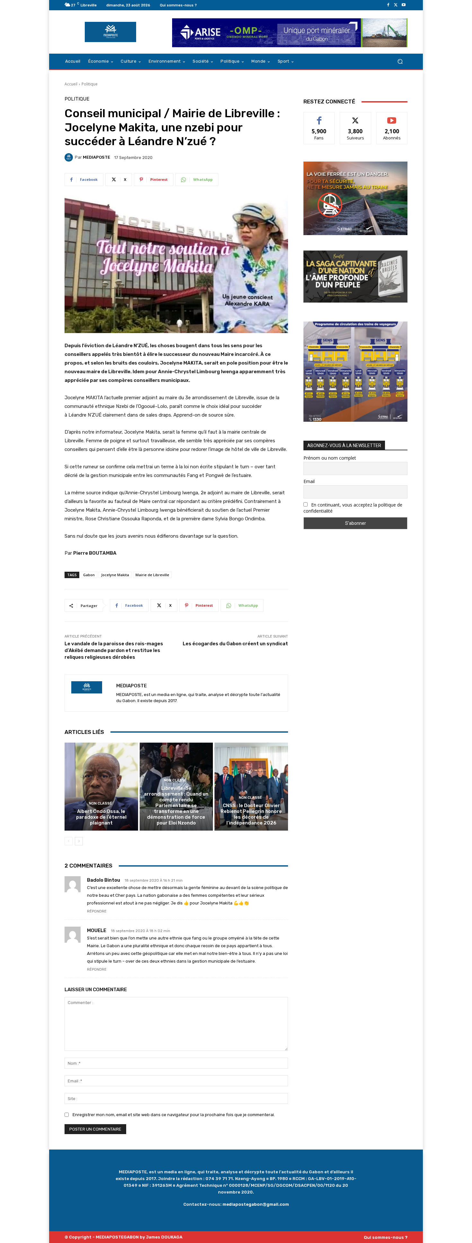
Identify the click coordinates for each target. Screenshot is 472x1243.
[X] (396, 5)
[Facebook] (388, 5)
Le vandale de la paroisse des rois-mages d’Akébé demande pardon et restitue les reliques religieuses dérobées (114, 650)
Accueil (71, 84)
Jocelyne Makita (115, 574)
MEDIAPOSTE (96, 157)
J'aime (319, 117)
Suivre (355, 117)
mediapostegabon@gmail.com (256, 1204)
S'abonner (392, 117)
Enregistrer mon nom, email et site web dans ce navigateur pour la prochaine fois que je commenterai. (174, 1114)
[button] (399, 61)
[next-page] (79, 841)
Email (309, 481)
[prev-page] (69, 841)
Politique (90, 84)
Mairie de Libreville (152, 574)
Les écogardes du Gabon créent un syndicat (235, 644)
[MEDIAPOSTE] (70, 157)
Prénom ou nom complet (329, 458)
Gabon (89, 574)
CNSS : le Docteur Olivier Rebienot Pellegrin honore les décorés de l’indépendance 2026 (251, 814)
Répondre (97, 911)
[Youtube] (403, 5)
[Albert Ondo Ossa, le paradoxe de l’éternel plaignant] (101, 787)
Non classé (100, 803)
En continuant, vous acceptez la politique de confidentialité (352, 508)
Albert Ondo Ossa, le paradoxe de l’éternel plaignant (101, 817)
